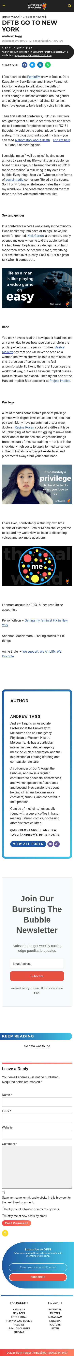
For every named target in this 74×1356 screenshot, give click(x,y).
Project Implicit (60, 381)
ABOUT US (19, 1309)
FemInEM (33, 77)
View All (15, 16)
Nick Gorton (35, 236)
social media (14, 179)
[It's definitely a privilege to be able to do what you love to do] (37, 484)
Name (7, 1094)
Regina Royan (24, 427)
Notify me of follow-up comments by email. (32, 1209)
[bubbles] (37, 566)
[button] (24, 65)
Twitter (55, 1313)
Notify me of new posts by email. (26, 1216)
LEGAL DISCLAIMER (19, 1328)
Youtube (55, 1324)
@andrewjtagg (24, 829)
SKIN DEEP (19, 1313)
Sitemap (19, 1332)
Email (6, 1111)
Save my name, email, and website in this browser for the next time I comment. (36, 1200)
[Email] (50, 844)
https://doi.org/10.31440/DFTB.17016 (33, 55)
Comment (9, 1143)
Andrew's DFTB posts (41, 834)
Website (7, 1127)
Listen (55, 1328)
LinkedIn (55, 1321)
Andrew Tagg (12, 36)
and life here (61, 140)
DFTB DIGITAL (19, 1317)
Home (5, 16)
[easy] (37, 288)
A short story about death (32, 140)
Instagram (55, 1317)
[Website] (57, 844)
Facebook (55, 1309)
